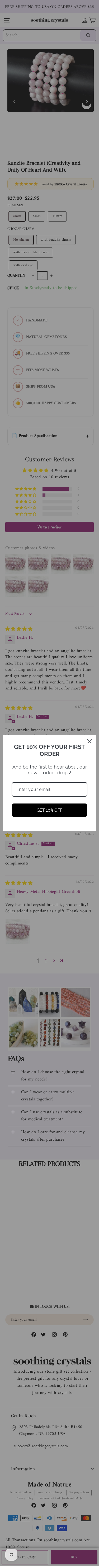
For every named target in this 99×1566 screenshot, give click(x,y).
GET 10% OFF (49, 810)
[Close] (89, 741)
